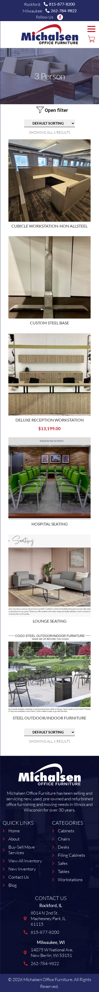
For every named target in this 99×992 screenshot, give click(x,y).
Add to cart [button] (91, 355)
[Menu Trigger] (91, 28)
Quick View (91, 175)
